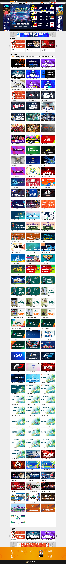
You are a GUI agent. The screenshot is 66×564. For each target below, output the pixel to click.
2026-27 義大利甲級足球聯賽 (32, 78)
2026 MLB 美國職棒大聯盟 (31, 100)
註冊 (48, 1)
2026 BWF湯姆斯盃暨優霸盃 (32, 187)
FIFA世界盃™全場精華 (31, 274)
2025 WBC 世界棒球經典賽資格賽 (18, 350)
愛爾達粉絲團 (50, 550)
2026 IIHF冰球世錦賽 (15, 230)
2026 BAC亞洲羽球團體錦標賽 (46, 350)
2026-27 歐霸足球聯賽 (16, 67)
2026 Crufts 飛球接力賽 (16, 306)
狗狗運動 (17, 56)
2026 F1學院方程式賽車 (31, 371)
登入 (46, 1)
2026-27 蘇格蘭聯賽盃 (45, 154)
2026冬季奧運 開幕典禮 (45, 382)
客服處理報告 (32, 555)
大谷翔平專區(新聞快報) (45, 111)
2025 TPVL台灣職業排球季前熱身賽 (33, 491)
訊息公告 (31, 551)
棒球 (27, 56)
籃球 (33, 56)
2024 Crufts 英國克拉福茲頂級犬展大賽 (34, 295)
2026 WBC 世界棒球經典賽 (17, 328)
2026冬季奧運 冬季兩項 (16, 415)
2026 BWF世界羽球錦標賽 (16, 143)
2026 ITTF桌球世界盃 (15, 219)
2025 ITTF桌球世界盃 (15, 523)
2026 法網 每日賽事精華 (31, 241)
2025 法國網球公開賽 (30, 513)
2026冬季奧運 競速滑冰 (31, 447)
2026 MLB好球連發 (15, 111)
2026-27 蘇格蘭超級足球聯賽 (17, 89)
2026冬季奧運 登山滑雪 (45, 393)
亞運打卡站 (30, 3)
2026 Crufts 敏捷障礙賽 (45, 295)
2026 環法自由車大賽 (30, 143)
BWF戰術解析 (44, 49)
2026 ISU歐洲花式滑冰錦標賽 (32, 382)
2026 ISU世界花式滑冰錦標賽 (32, 219)
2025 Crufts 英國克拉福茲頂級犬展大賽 (19, 295)
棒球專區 (35, 3)
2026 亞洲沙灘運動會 (15, 263)
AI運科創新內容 (29, 458)
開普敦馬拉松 (43, 241)
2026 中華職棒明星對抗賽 (31, 176)
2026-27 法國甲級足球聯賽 (46, 78)
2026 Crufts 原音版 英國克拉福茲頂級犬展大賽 (49, 284)
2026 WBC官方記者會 (31, 328)
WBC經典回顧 (14, 339)
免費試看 (21, 550)
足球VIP (40, 3)
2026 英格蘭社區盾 (30, 154)
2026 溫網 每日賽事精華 (45, 230)
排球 (49, 56)
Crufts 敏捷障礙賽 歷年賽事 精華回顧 (33, 317)
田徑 (52, 56)
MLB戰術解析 (28, 49)
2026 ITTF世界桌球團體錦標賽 (17, 208)
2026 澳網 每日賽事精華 (45, 469)
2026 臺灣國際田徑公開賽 (16, 252)
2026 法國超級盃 (30, 165)
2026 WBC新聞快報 (45, 328)
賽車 (46, 56)
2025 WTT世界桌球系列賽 (46, 491)
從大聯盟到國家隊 (30, 339)
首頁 (12, 3)
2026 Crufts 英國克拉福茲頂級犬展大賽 (34, 284)
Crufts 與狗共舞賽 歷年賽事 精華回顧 (48, 317)
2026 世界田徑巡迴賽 (45, 208)
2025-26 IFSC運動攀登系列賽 (32, 502)
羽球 (36, 56)
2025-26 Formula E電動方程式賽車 (18, 382)
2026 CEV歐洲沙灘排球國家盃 (46, 252)
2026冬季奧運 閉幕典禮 (16, 393)
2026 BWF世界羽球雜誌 (45, 458)
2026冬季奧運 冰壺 (44, 415)
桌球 (43, 56)
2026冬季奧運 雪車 (15, 404)
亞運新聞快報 (13, 49)
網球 (40, 56)
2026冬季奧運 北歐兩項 (45, 426)
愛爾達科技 (15, 550)
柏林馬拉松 (14, 502)
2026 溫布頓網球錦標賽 (31, 230)
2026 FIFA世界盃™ (44, 143)
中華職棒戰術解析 (30, 480)
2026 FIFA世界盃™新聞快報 (46, 274)
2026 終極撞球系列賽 (45, 263)
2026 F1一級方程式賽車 (45, 132)
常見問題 (31, 550)
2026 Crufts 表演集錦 (45, 306)
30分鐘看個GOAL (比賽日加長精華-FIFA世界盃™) (21, 274)
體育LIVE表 (19, 3)
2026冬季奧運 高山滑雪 (31, 404)
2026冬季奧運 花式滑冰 (31, 393)
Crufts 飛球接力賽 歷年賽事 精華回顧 (18, 317)
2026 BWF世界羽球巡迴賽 (46, 176)
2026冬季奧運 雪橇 (30, 426)
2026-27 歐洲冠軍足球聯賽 (31, 67)
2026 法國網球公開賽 (15, 241)
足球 (30, 56)
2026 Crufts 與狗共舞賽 (31, 306)
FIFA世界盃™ (46, 3)
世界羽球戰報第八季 (15, 469)
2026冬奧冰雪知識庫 (15, 458)
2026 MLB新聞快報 (44, 100)
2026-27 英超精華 (30, 89)
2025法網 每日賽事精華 (45, 513)
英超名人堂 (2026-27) (15, 176)
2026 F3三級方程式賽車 (16, 371)
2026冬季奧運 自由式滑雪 (16, 426)
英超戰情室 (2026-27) (15, 154)
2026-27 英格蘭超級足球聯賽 (46, 67)
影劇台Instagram (50, 556)
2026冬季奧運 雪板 (15, 447)
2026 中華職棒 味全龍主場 (16, 132)
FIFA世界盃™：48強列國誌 (17, 284)
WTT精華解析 (43, 480)
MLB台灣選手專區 (30, 111)
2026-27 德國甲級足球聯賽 (16, 78)
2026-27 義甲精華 (44, 89)
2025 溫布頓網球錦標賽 (16, 513)
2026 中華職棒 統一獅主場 (31, 132)
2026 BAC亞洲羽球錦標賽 (46, 187)
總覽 (13, 56)
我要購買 (25, 3)
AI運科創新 (22, 56)
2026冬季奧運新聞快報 (45, 447)
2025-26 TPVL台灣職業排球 (32, 350)
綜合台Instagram (50, 557)
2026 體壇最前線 (15, 187)
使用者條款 (22, 552)
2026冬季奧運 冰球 (44, 404)
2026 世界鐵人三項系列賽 (31, 252)
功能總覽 (21, 555)
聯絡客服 (31, 552)
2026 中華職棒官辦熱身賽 (46, 339)
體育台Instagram (50, 555)
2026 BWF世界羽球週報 (45, 371)
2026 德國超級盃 (15, 165)
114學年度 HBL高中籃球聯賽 (46, 502)
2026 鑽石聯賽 (29, 208)
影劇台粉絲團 (50, 552)
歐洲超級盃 (43, 165)
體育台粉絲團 (50, 551)
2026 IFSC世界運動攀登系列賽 (47, 219)
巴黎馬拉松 (29, 263)
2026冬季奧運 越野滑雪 (31, 415)
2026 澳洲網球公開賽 (30, 469)
